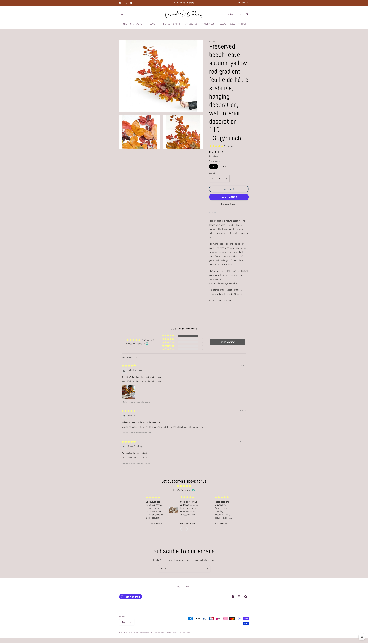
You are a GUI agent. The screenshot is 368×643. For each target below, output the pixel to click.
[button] (122, 14)
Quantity (212, 173)
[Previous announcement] (159, 2)
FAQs (179, 586)
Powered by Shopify (146, 632)
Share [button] (214, 212)
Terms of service (185, 632)
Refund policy (160, 632)
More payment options (229, 204)
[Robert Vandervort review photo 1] (128, 392)
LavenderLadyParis (132, 632)
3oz (213, 166)
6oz (224, 166)
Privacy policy (172, 632)
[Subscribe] (206, 568)
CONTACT (187, 586)
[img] (129, 365)
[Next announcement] (209, 2)
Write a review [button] (228, 341)
